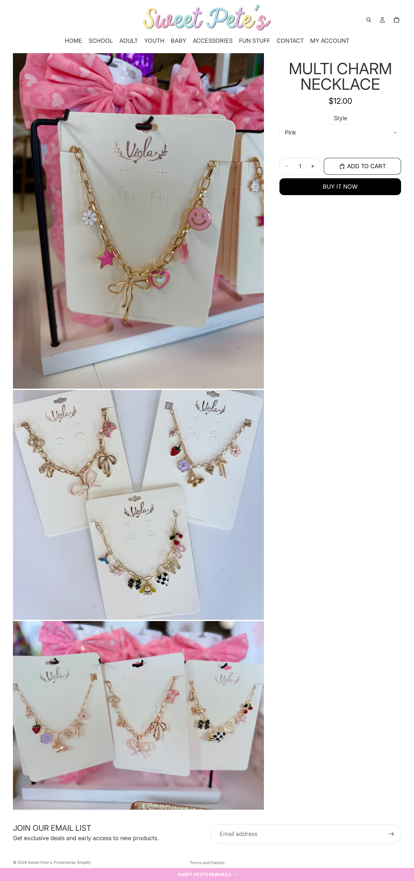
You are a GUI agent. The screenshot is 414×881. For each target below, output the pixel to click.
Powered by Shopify (72, 862)
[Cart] (396, 20)
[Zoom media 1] (138, 221)
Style (340, 118)
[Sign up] (391, 834)
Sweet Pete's (40, 862)
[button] (207, 874)
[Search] (369, 20)
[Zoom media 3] (138, 715)
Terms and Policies (207, 862)
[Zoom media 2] (138, 505)
